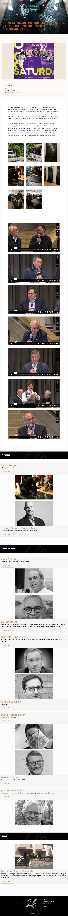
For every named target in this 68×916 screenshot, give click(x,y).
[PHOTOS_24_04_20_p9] (52, 176)
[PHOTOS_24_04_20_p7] (34, 176)
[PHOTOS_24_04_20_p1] (16, 152)
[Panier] (57, 5)
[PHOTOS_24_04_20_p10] (16, 199)
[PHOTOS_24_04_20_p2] (34, 152)
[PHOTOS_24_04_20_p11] (34, 199)
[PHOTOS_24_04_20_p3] (52, 152)
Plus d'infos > (7, 472)
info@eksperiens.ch (47, 906)
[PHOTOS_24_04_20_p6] (16, 176)
